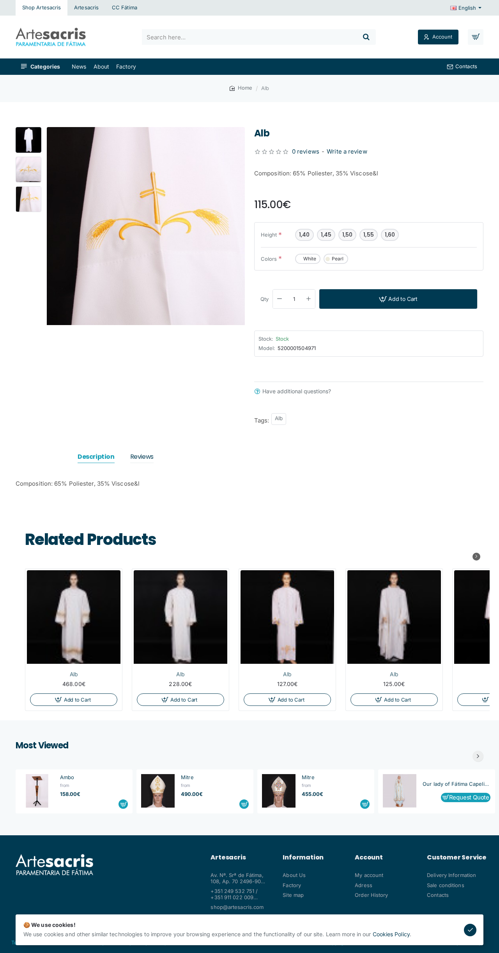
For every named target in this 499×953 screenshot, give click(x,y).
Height (269, 235)
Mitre (187, 777)
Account (369, 857)
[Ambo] (37, 791)
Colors (269, 259)
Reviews (142, 457)
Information (303, 857)
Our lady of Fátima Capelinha (456, 784)
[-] (279, 299)
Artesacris (228, 857)
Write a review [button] (347, 151)
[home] (241, 87)
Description (96, 457)
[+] (308, 299)
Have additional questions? (296, 391)
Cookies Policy (391, 934)
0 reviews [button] (305, 151)
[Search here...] (366, 37)
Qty (264, 299)
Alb (279, 418)
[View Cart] (475, 37)
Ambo (67, 777)
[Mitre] (158, 791)
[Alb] (73, 617)
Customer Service (457, 857)
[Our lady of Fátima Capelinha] (399, 791)
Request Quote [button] (469, 797)
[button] (28, 130)
